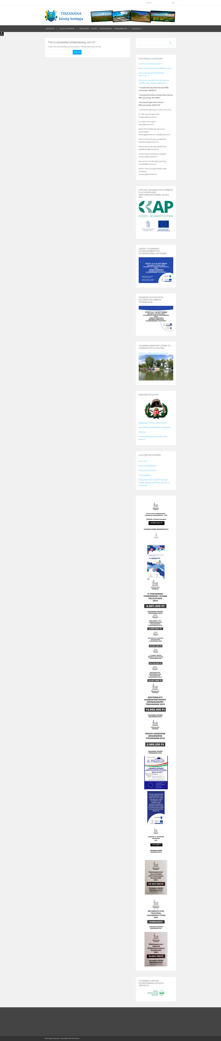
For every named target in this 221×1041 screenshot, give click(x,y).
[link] (2, 34)
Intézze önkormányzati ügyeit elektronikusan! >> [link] (156, 68)
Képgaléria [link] (84, 29)
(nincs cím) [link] (143, 461)
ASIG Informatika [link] (73, 1038)
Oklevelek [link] (142, 432)
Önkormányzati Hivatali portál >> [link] (150, 64)
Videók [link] (94, 29)
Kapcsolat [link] (137, 29)
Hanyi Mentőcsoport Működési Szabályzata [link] (154, 427)
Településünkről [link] (67, 29)
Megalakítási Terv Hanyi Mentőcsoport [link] (153, 423)
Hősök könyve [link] (105, 29)
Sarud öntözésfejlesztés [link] (147, 466)
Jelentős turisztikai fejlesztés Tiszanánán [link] (153, 353)
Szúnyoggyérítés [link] (145, 475)
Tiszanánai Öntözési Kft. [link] (147, 470)
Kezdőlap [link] (50, 29)
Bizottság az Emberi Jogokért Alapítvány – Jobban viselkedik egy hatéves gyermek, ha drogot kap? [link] (154, 482)
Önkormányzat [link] (120, 29)
